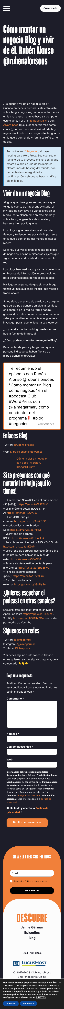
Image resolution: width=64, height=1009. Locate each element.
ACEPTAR (10, 1003)
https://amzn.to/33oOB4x (27, 559)
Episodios (32, 933)
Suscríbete (50, 8)
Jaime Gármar (32, 927)
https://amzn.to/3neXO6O (30, 521)
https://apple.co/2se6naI (38, 614)
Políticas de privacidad (36, 881)
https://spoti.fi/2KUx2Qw (28, 618)
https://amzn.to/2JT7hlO (33, 504)
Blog (32, 938)
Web (9, 759)
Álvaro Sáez (10, 124)
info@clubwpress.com (29, 795)
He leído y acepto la (28, 810)
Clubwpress (22, 648)
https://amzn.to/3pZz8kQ (33, 567)
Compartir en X (46, 424)
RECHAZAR (28, 1003)
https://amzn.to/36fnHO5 (26, 529)
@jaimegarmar (26, 644)
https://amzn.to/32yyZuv (22, 512)
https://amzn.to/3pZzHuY (28, 576)
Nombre (13, 733)
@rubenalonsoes (23, 444)
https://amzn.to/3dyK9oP (19, 546)
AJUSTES (41, 997)
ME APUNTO (32, 890)
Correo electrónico (20, 746)
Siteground (31, 151)
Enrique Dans (38, 120)
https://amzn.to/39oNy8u (30, 584)
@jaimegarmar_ (22, 639)
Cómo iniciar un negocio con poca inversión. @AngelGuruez (31, 463)
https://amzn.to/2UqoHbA (28, 538)
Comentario (15, 698)
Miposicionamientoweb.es (26, 451)
